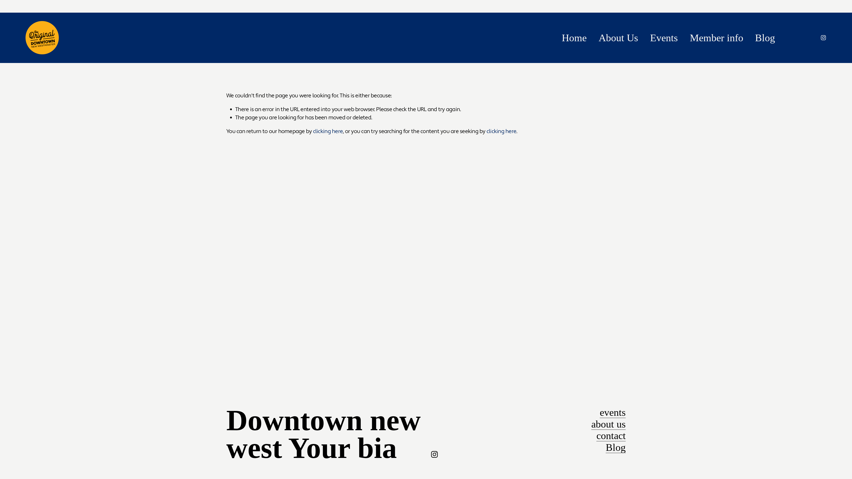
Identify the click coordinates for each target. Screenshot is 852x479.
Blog (765, 37)
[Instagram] (823, 38)
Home (574, 37)
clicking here (328, 131)
